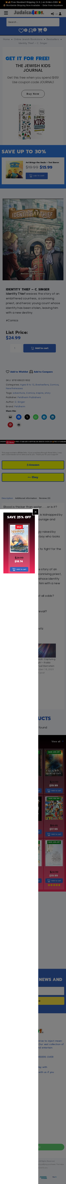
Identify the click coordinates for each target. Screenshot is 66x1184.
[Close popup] (35, 512)
